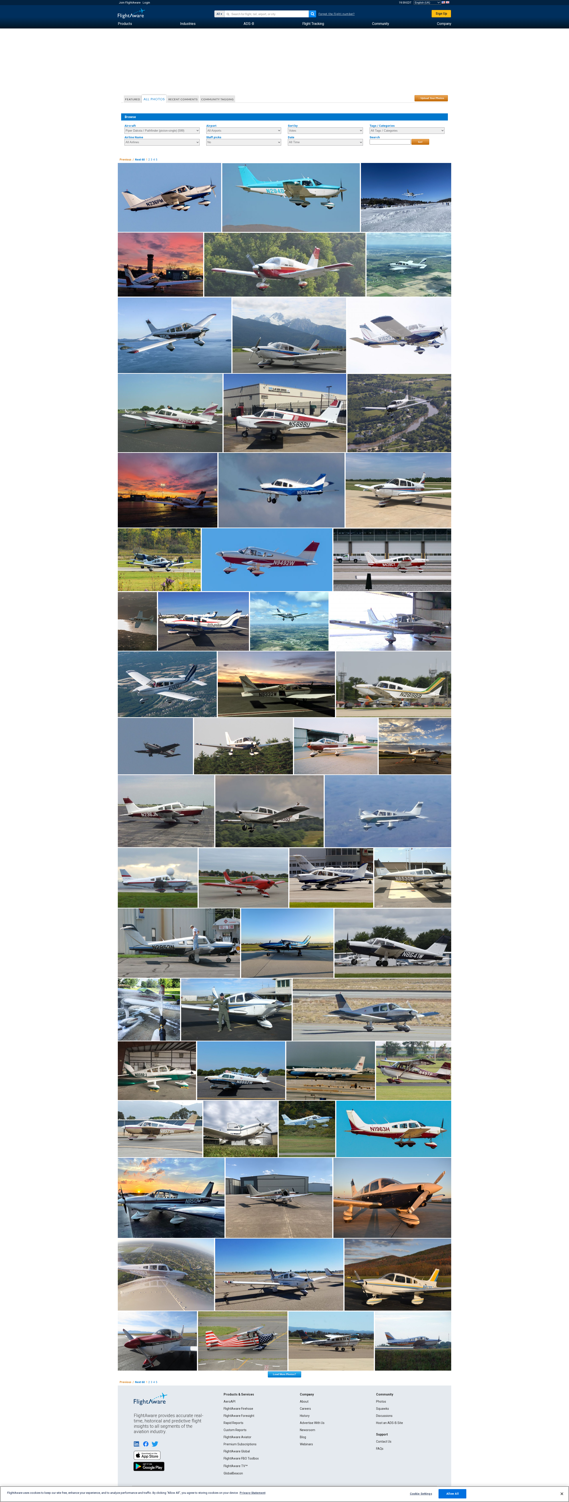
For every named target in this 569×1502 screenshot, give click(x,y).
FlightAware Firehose (238, 1408)
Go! (420, 142)
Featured (132, 99)
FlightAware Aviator (237, 1437)
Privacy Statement (252, 1492)
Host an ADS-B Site (389, 1423)
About (304, 1401)
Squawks (382, 1408)
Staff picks (213, 137)
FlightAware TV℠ (236, 1466)
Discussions (384, 1416)
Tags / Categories (382, 125)
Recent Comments (183, 99)
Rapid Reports (233, 1423)
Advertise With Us (312, 1423)
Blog (303, 1437)
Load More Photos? (284, 1374)
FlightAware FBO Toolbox (241, 1458)
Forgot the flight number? (337, 14)
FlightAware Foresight (239, 1416)
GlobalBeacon (233, 1473)
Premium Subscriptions (240, 1444)
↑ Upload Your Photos (431, 98)
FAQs (379, 1448)
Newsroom (307, 1430)
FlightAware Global (237, 1451)
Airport (211, 125)
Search (375, 137)
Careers (305, 1408)
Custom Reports (235, 1430)
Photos (381, 1401)
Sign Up (441, 13)
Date (291, 137)
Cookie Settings (421, 1493)
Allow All (452, 1493)
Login (146, 2)
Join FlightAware (129, 2)
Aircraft (130, 125)
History (305, 1416)
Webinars (306, 1444)
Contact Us (383, 1441)
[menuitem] (125, 23)
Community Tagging (217, 99)
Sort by (293, 125)
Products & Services (239, 1394)
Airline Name (133, 137)
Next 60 (140, 159)
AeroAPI (229, 1401)
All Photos (154, 99)
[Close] (562, 1494)
